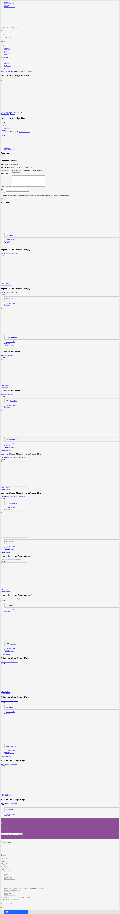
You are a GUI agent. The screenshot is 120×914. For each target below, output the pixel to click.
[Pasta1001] (4, 57)
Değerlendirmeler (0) (10, 149)
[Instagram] (4, 848)
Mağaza (6, 5)
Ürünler (6, 49)
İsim (2, 189)
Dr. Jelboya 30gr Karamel (8, 114)
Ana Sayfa (4, 71)
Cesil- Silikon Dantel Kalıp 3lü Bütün (11, 112)
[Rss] (4, 851)
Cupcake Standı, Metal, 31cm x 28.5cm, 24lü (13, 457)
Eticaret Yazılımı (13, 898)
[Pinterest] (4, 141)
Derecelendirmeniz (6, 173)
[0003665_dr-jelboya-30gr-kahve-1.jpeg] (16, 109)
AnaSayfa (7, 48)
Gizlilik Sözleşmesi (9, 7)
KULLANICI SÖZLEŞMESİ (12, 890)
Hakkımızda (7, 53)
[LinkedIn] (4, 145)
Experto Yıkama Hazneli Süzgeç (10, 253)
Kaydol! (20, 834)
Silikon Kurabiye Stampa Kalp (9, 662)
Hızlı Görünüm (9, 243)
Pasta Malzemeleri (13, 71)
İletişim (6, 54)
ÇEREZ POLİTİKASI (10, 891)
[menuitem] (7, 62)
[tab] (61, 148)
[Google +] (4, 143)
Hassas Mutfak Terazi (7, 355)
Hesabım (6, 2)
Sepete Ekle (13, 235)
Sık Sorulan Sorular (9, 879)
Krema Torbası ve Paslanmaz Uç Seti (11, 559)
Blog (5, 51)
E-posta (3, 192)
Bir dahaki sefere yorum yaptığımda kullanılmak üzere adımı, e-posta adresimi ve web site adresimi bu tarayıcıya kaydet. (36, 195)
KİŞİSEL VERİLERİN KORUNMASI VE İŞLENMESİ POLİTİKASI (24, 888)
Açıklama (7, 148)
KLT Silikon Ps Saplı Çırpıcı (9, 764)
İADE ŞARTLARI (9, 893)
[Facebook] (4, 138)
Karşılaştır (3, 130)
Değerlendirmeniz (6, 186)
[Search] (117, 27)
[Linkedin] (4, 850)
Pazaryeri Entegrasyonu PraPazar (10, 899)
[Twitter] (4, 140)
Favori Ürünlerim (9, 3)
